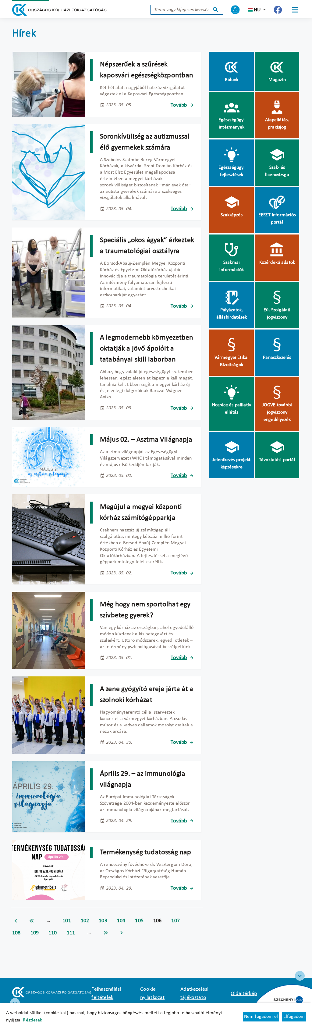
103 (103, 921)
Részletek (32, 1020)
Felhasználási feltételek (106, 993)
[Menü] (295, 10)
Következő (121, 933)
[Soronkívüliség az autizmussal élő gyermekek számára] (48, 172)
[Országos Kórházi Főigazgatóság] (59, 10)
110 (52, 933)
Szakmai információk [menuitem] (231, 266)
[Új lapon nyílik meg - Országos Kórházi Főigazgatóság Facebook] (278, 10)
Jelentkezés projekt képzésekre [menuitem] (231, 463)
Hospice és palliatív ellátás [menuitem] (231, 409)
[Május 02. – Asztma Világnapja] (48, 457)
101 (66, 921)
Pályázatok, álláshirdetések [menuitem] (231, 314)
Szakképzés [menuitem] (232, 215)
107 (175, 921)
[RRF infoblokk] (15, 1003)
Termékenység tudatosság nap (145, 852)
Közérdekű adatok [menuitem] (277, 262)
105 (139, 921)
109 (34, 933)
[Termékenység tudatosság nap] (48, 870)
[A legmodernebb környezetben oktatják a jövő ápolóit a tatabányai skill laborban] (48, 372)
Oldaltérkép (244, 993)
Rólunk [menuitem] (232, 79)
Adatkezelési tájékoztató (194, 993)
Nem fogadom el (261, 1016)
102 (85, 921)
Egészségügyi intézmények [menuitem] (231, 124)
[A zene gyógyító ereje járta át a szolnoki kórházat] (48, 715)
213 (105, 933)
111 (71, 933)
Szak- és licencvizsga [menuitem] (277, 171)
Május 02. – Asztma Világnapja (146, 439)
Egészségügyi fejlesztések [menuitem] (231, 171)
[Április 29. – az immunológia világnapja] (48, 796)
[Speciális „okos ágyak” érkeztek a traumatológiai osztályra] (48, 273)
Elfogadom (294, 1016)
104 (121, 921)
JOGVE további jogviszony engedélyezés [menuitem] (277, 412)
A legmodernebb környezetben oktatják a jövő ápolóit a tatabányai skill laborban (146, 348)
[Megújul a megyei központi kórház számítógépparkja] (48, 539)
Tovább (179, 105)
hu (257, 10)
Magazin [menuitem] (277, 79)
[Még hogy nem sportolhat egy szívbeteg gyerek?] (48, 630)
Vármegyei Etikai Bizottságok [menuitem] (231, 361)
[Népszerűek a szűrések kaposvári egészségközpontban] (48, 84)
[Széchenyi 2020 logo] (300, 976)
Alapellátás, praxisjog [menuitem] (277, 124)
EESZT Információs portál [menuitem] (277, 219)
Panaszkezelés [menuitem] (277, 357)
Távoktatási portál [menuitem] (277, 459)
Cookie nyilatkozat (152, 993)
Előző (16, 920)
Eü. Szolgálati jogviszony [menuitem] (277, 314)
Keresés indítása (215, 9)
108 (16, 933)
